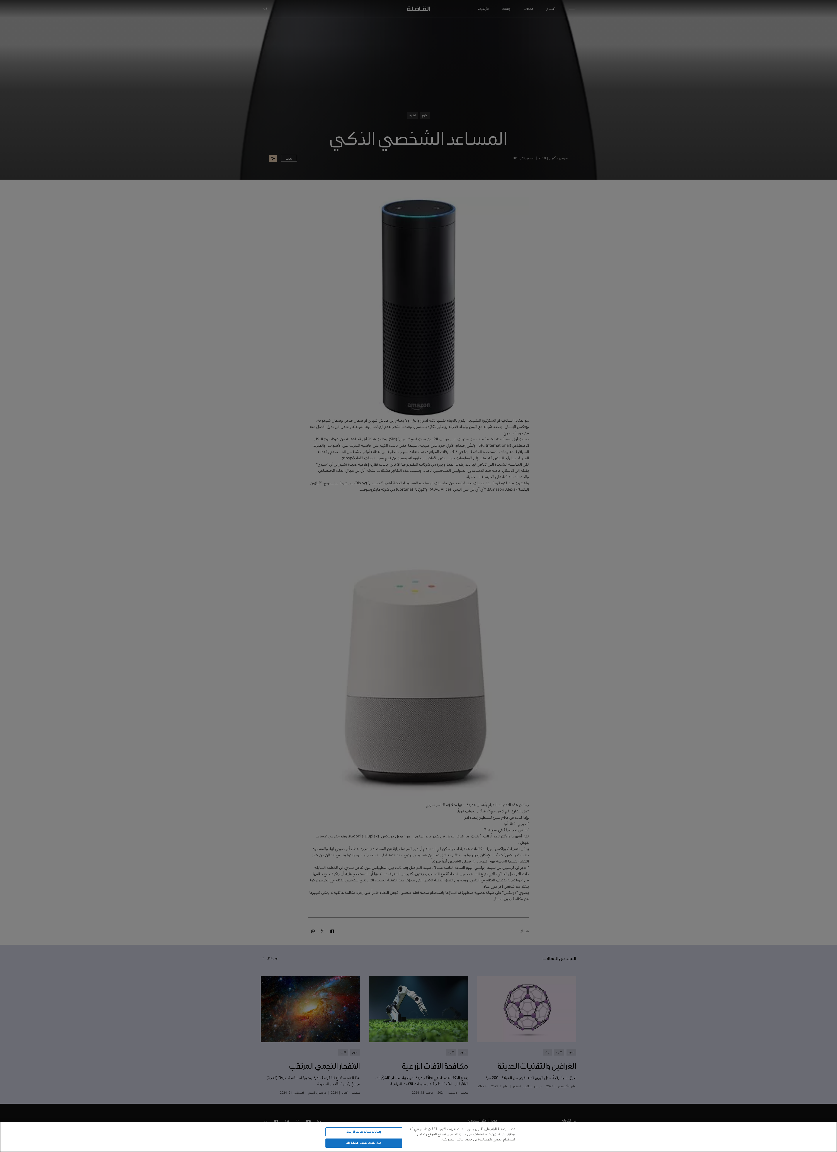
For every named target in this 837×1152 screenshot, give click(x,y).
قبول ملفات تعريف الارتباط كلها (363, 1143)
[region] (418, 1137)
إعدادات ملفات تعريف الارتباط (364, 1132)
